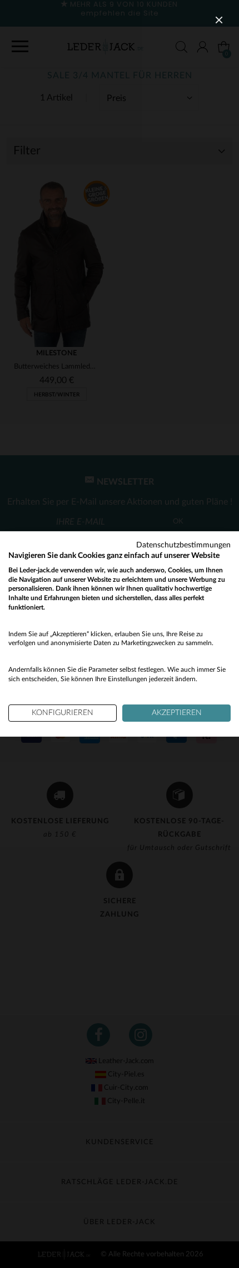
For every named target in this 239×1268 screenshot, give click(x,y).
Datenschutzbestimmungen (183, 545)
